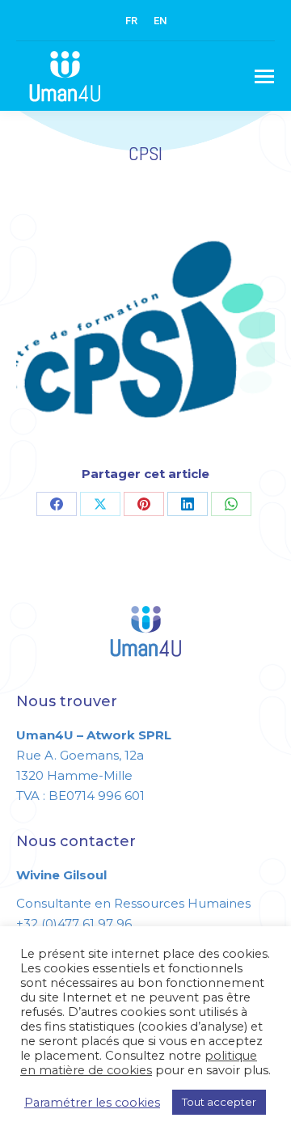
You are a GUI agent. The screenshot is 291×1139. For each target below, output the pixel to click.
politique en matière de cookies (138, 1063)
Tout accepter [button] (219, 1101)
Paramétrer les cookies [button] (92, 1102)
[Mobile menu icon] (264, 76)
